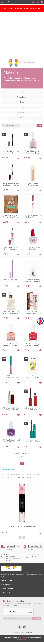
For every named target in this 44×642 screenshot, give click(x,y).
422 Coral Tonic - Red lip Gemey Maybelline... (11, 409)
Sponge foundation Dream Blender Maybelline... (33, 185)
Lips (22, 474)
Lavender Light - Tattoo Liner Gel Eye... (11, 280)
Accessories (36, 474)
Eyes (2, 474)
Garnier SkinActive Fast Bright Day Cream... (33, 377)
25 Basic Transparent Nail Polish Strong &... (33, 280)
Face (7, 477)
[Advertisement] (22, 35)
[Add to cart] (18, 158)
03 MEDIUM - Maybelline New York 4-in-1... (33, 313)
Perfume (28, 474)
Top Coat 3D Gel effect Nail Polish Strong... (33, 248)
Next (22, 457)
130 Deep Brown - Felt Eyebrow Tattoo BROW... (11, 153)
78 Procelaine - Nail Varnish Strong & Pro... (11, 344)
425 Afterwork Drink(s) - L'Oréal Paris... (33, 409)
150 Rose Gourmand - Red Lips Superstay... (33, 216)
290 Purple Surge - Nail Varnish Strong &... (11, 441)
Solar (18, 477)
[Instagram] (24, 627)
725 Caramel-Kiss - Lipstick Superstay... (11, 248)
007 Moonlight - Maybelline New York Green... (11, 377)
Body (12, 477)
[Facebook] (19, 627)
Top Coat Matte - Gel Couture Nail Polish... (11, 312)
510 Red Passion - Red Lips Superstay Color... (11, 184)
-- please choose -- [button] (9, 125)
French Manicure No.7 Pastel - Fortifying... (33, 152)
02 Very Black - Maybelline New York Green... (33, 441)
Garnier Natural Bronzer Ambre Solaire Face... (11, 217)
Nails (7, 474)
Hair (2, 477)
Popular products (8, 470)
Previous (20, 537)
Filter (39, 125)
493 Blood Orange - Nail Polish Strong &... (33, 344)
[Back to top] (22, 463)
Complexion (15, 474)
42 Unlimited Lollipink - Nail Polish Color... (22, 526)
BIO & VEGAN (26, 477)
